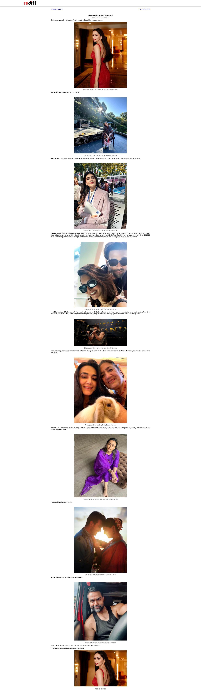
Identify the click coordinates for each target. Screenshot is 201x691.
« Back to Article (57, 9)
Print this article (144, 9)
